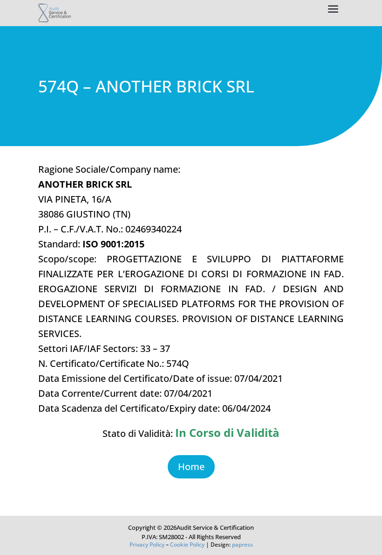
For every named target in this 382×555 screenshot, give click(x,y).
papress (242, 544)
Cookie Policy (187, 544)
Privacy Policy (147, 544)
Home (191, 466)
